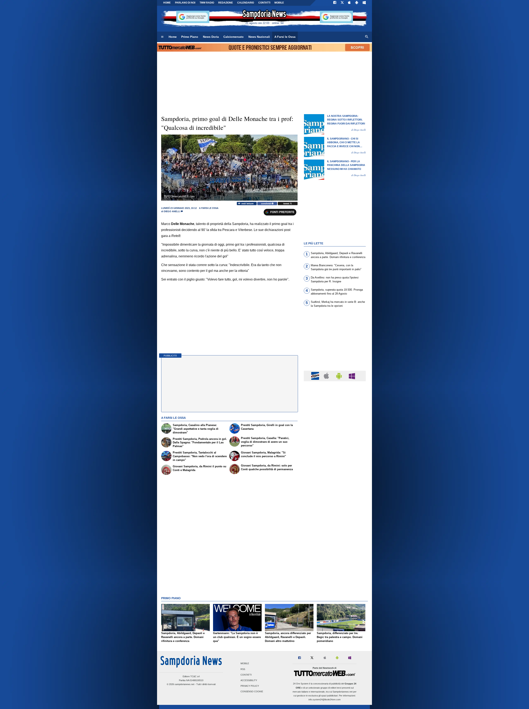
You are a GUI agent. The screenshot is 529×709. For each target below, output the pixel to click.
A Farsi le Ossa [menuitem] (284, 36)
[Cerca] (367, 37)
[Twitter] (342, 3)
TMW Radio (207, 2)
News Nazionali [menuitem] (259, 36)
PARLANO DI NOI (185, 2)
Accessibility (249, 680)
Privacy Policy (250, 686)
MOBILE (279, 2)
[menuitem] (162, 37)
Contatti (246, 674)
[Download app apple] (349, 3)
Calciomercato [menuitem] (233, 36)
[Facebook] (334, 3)
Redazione (225, 2)
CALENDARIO (245, 2)
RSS (243, 669)
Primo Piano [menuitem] (189, 36)
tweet (286, 203)
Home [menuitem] (173, 36)
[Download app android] (357, 3)
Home (167, 2)
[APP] (315, 375)
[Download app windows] (364, 3)
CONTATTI (264, 2)
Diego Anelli (172, 211)
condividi (266, 203)
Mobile (245, 663)
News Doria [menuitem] (211, 36)
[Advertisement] (335, 544)
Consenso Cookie (252, 691)
